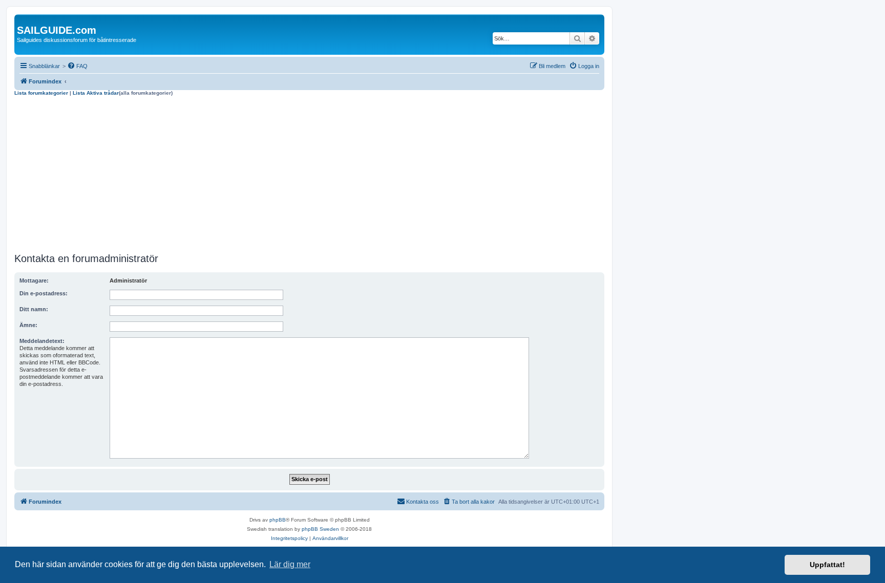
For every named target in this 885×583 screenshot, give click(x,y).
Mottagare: (34, 280)
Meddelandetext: (42, 341)
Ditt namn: (33, 309)
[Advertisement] (309, 173)
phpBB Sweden (320, 529)
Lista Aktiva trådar (96, 93)
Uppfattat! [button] (827, 564)
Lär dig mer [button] (289, 564)
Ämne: (28, 325)
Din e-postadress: (43, 293)
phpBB (277, 520)
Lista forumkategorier (41, 93)
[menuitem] (77, 66)
